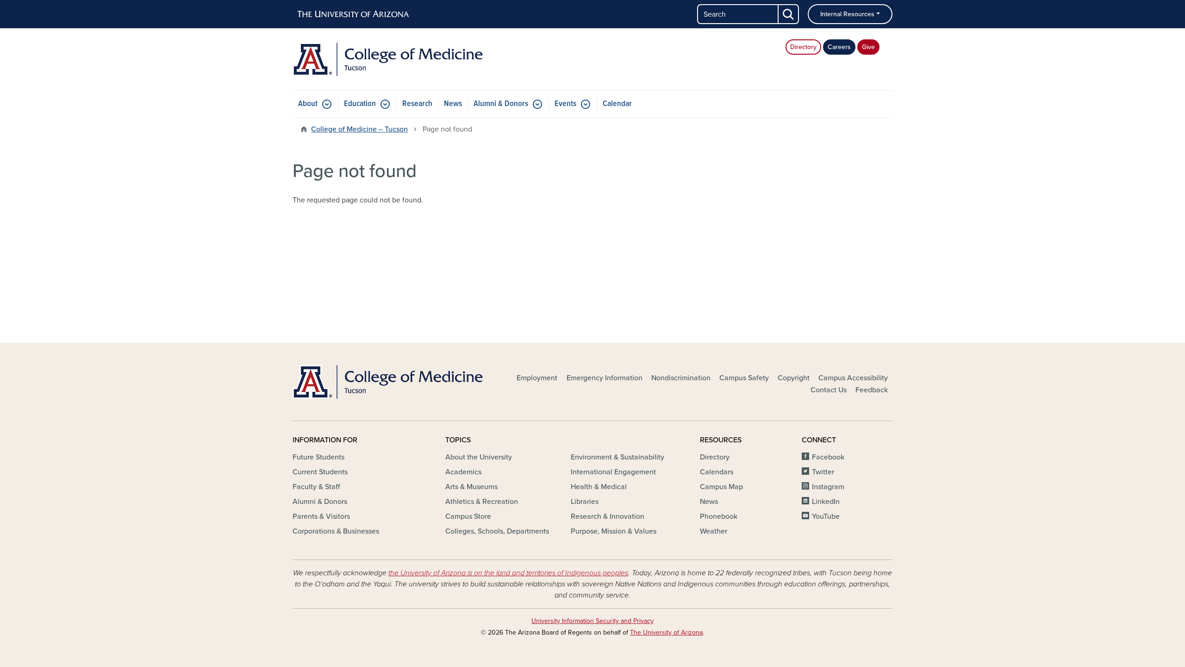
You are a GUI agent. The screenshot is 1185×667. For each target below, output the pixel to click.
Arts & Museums (471, 486)
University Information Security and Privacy (592, 621)
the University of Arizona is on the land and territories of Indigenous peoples (508, 573)
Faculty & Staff (316, 486)
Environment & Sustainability (617, 457)
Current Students (320, 472)
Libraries (585, 501)
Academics (463, 472)
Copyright (794, 378)
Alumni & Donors (501, 104)
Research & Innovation (607, 516)
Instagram (828, 486)
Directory (803, 47)
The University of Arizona (666, 632)
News (453, 104)
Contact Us (829, 390)
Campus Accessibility (853, 378)
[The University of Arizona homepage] (353, 14)
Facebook (828, 457)
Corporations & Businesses (336, 531)
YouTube (826, 516)
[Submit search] (789, 14)
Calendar (617, 104)
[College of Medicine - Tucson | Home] (389, 59)
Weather (713, 531)
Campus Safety (744, 378)
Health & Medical (599, 486)
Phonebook (718, 516)
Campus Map (721, 486)
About (308, 104)
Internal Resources (847, 14)
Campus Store (468, 516)
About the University (478, 457)
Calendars (716, 472)
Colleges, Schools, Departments (497, 531)
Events (565, 104)
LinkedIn (826, 501)
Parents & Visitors (321, 516)
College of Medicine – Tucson (359, 129)
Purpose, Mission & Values (613, 531)
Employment (537, 378)
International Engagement (613, 472)
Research (417, 104)
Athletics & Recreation (481, 501)
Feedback (871, 390)
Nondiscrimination (681, 378)
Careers (839, 47)
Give (868, 47)
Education (360, 104)
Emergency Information (604, 378)
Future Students (318, 457)
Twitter (823, 472)
